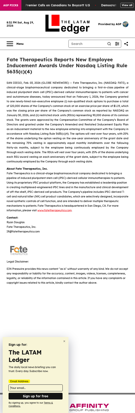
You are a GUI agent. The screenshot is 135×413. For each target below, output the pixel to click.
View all (127, 5)
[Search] (109, 44)
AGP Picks (10, 5)
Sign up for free (35, 396)
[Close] (64, 341)
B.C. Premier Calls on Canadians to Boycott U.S (54, 5)
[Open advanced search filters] (117, 44)
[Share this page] (126, 43)
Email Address (19, 381)
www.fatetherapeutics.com (54, 210)
